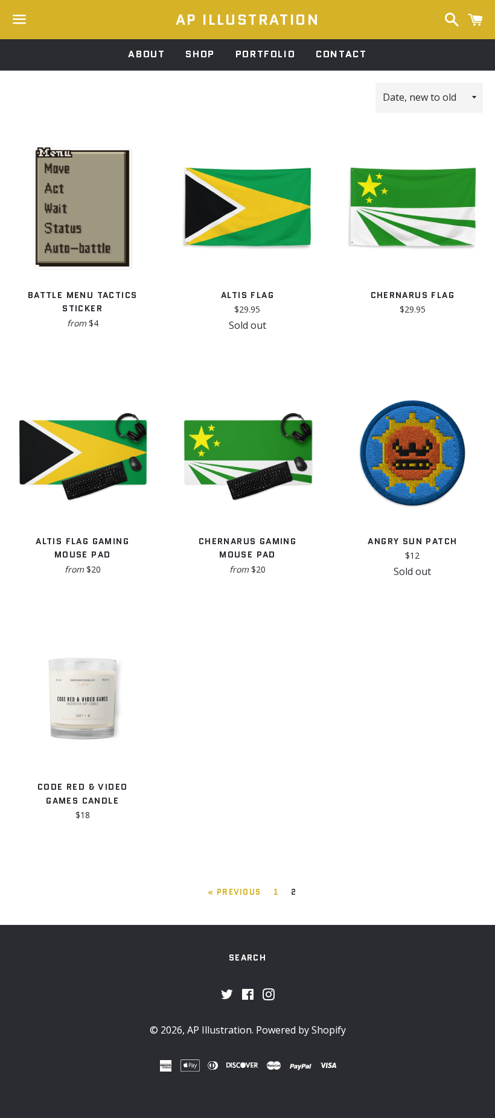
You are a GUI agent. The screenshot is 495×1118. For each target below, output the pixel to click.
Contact (341, 54)
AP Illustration (247, 20)
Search (247, 957)
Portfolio (265, 54)
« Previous (234, 892)
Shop (199, 54)
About (146, 54)
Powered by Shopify (301, 1030)
